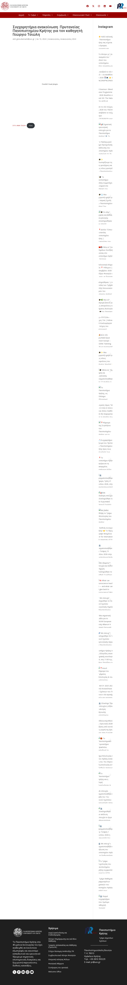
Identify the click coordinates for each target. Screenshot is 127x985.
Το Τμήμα (32, 15)
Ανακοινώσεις (53, 39)
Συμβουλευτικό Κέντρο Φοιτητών (62, 955)
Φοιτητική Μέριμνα (56, 964)
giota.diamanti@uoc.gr (25, 39)
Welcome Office (54, 972)
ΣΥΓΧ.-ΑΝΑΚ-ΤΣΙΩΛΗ (19, 125)
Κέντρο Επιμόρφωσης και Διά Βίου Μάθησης (62, 940)
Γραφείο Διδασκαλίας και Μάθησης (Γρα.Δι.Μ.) (62, 946)
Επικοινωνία (101, 15)
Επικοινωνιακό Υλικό (81, 15)
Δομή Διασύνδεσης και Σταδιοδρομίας (57, 934)
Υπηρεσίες (46, 15)
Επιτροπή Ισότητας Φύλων (59, 959)
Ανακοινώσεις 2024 (68, 39)
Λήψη (31, 125)
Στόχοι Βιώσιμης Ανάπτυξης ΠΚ (61, 951)
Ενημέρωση (61, 15)
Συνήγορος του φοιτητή (58, 968)
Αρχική (21, 15)
